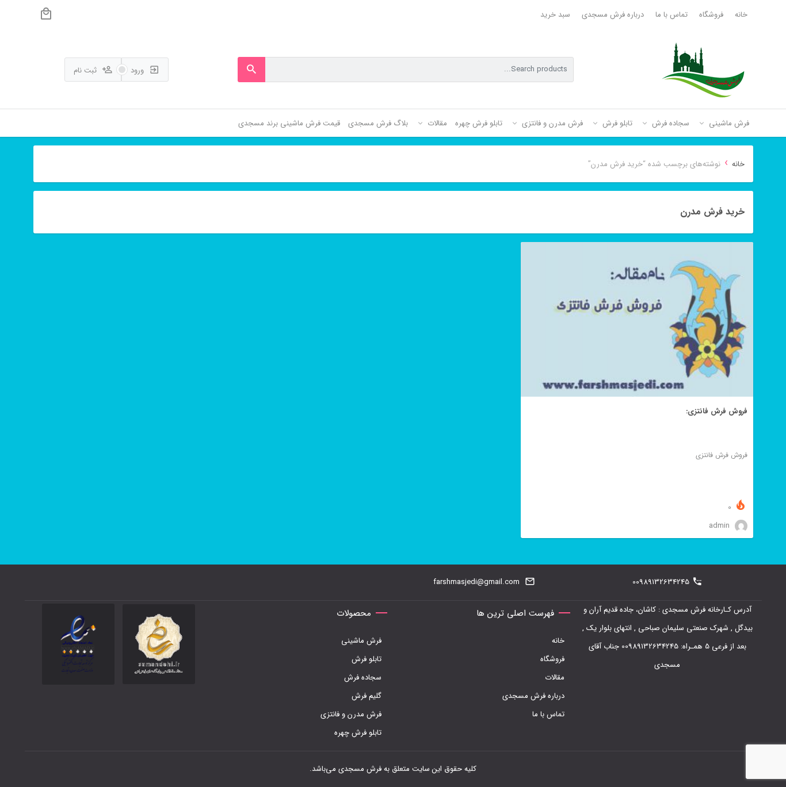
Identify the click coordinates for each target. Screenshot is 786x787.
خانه (741, 15)
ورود (138, 70)
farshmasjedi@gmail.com (476, 582)
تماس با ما (671, 15)
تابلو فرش (366, 659)
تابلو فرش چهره (357, 733)
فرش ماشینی (361, 641)
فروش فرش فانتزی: (716, 411)
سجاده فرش (362, 677)
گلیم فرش (366, 696)
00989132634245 (660, 582)
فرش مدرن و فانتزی (350, 714)
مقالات (554, 677)
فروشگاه (711, 15)
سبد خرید (555, 15)
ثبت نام (86, 70)
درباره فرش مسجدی (613, 15)
